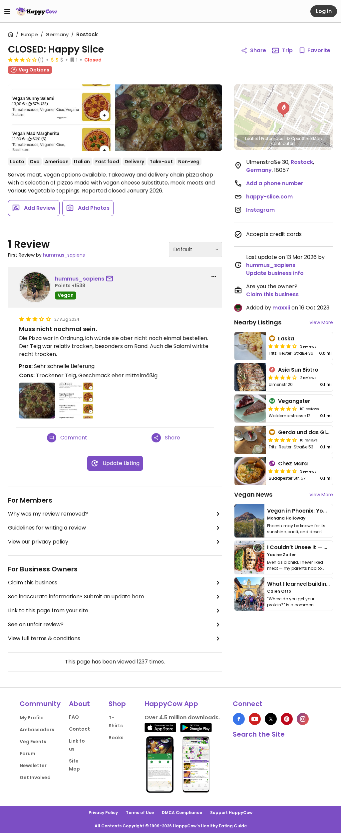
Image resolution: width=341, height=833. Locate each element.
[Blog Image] (249, 520)
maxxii (281, 307)
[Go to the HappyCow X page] (271, 719)
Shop (117, 703)
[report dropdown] (214, 277)
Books (116, 737)
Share (258, 50)
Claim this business (32, 582)
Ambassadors (37, 729)
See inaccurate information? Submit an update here (76, 596)
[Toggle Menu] (7, 11)
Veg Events (33, 741)
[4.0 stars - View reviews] (283, 346)
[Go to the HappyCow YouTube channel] (255, 719)
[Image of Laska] (250, 346)
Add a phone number (274, 183)
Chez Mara (293, 463)
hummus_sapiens (64, 255)
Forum (27, 753)
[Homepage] (36, 11)
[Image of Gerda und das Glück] (250, 440)
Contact (79, 729)
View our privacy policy (38, 541)
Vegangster (294, 401)
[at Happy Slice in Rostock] (61, 117)
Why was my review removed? (48, 514)
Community (40, 703)
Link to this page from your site (48, 610)
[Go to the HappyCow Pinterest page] (287, 719)
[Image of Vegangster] (250, 408)
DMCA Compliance (182, 812)
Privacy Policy (103, 812)
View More (321, 322)
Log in (324, 11)
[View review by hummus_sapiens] (35, 287)
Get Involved (35, 777)
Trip (287, 50)
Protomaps (272, 138)
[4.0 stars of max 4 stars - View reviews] (283, 377)
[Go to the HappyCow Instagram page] (303, 719)
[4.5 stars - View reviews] (283, 409)
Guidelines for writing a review (47, 528)
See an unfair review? (36, 624)
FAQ (74, 717)
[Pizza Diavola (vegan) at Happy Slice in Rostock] (168, 117)
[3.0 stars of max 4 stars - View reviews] (22, 59)
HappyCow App (171, 703)
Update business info (275, 273)
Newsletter (33, 765)
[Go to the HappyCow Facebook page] (239, 719)
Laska (286, 338)
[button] (283, 109)
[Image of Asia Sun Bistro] (250, 377)
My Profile (32, 717)
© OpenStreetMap (304, 138)
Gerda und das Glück (306, 432)
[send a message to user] (111, 279)
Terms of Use (140, 812)
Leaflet (251, 138)
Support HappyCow (231, 812)
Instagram (260, 210)
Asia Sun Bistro (298, 370)
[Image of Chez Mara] (250, 471)
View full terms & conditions (44, 638)
